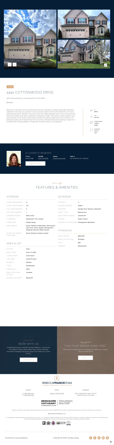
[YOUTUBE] (103, 437)
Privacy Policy (73, 438)
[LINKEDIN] (99, 437)
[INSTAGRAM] (94, 437)
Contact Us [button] (28, 359)
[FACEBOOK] (90, 437)
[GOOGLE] (107, 437)
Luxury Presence (21, 438)
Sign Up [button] (85, 357)
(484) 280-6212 (29, 393)
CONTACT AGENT (35, 163)
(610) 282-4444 (29, 395)
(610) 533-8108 (43, 158)
